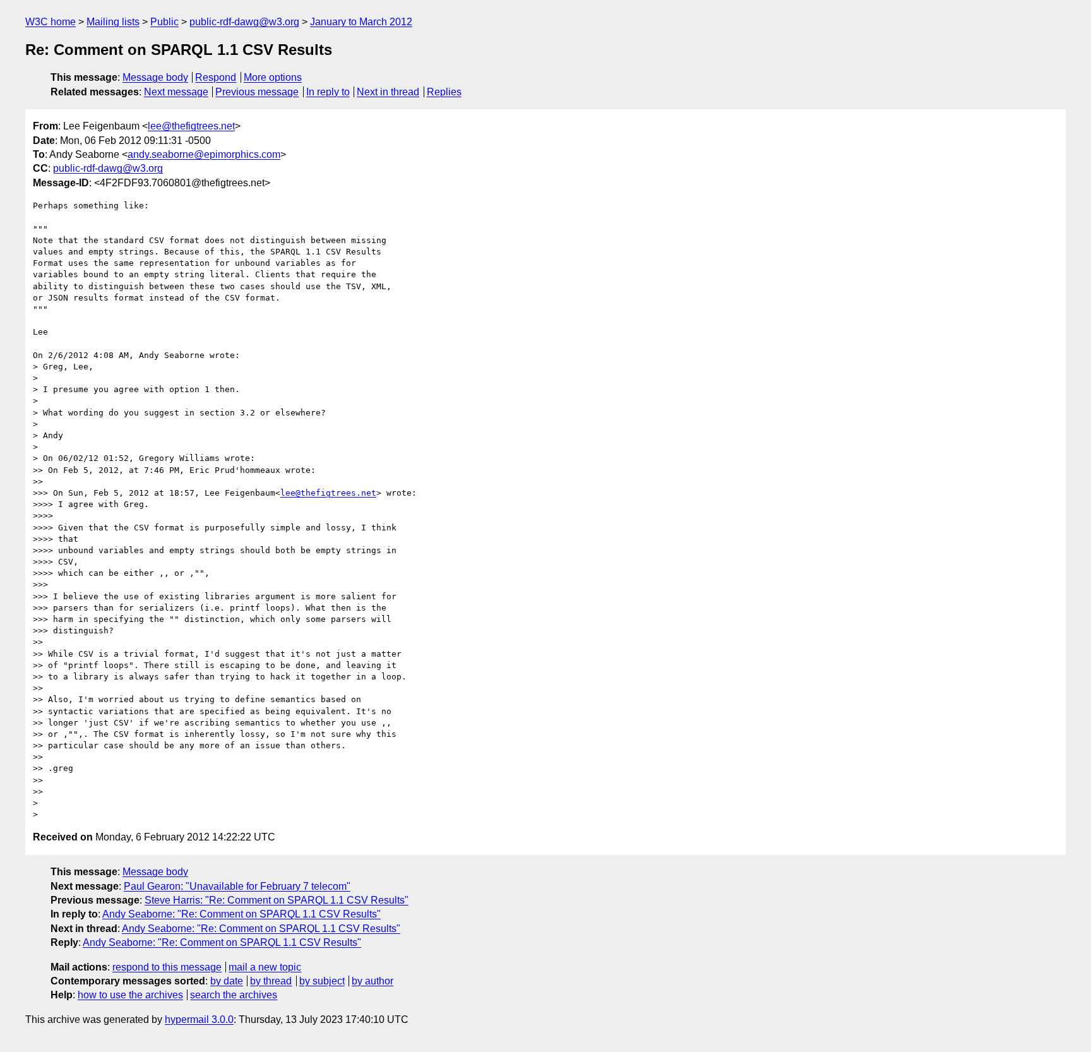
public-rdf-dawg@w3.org (244, 21)
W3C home (50, 21)
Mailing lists (113, 21)
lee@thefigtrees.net (191, 126)
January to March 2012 (361, 21)
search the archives (233, 994)
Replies (444, 92)
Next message (176, 92)
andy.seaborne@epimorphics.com (204, 154)
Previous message (257, 92)
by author (372, 981)
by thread (271, 981)
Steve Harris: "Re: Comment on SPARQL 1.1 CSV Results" (276, 900)
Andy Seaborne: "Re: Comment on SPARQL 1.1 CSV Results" (241, 914)
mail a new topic (265, 967)
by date (226, 981)
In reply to (328, 92)
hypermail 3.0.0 (199, 1019)
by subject (322, 981)
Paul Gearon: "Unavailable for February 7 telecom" (237, 886)
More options (273, 77)
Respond (215, 77)
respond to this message (167, 967)
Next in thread (388, 92)
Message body (155, 77)
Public (164, 21)
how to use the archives (130, 994)
